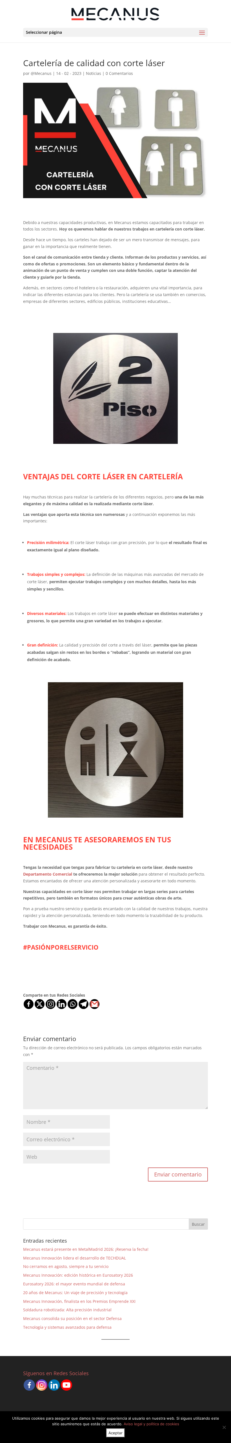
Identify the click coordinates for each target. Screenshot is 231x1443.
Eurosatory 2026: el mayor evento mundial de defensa (74, 1284)
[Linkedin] (61, 1004)
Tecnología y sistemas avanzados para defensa (67, 1327)
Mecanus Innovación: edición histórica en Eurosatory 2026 (78, 1275)
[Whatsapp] (72, 1004)
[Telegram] (83, 1004)
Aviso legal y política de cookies (151, 1424)
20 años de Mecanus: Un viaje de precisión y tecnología (75, 1292)
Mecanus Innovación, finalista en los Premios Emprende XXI (79, 1301)
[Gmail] (94, 1004)
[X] (40, 1004)
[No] (224, 1427)
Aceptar (115, 1433)
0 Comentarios (119, 73)
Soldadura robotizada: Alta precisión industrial (67, 1309)
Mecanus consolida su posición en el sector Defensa (72, 1318)
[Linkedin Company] (54, 1385)
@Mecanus (41, 73)
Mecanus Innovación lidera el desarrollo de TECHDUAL (74, 1258)
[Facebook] (29, 1004)
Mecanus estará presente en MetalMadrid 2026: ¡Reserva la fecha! (85, 1249)
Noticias (93, 73)
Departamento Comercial (48, 874)
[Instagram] (50, 1004)
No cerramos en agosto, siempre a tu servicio (65, 1266)
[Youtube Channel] (66, 1385)
